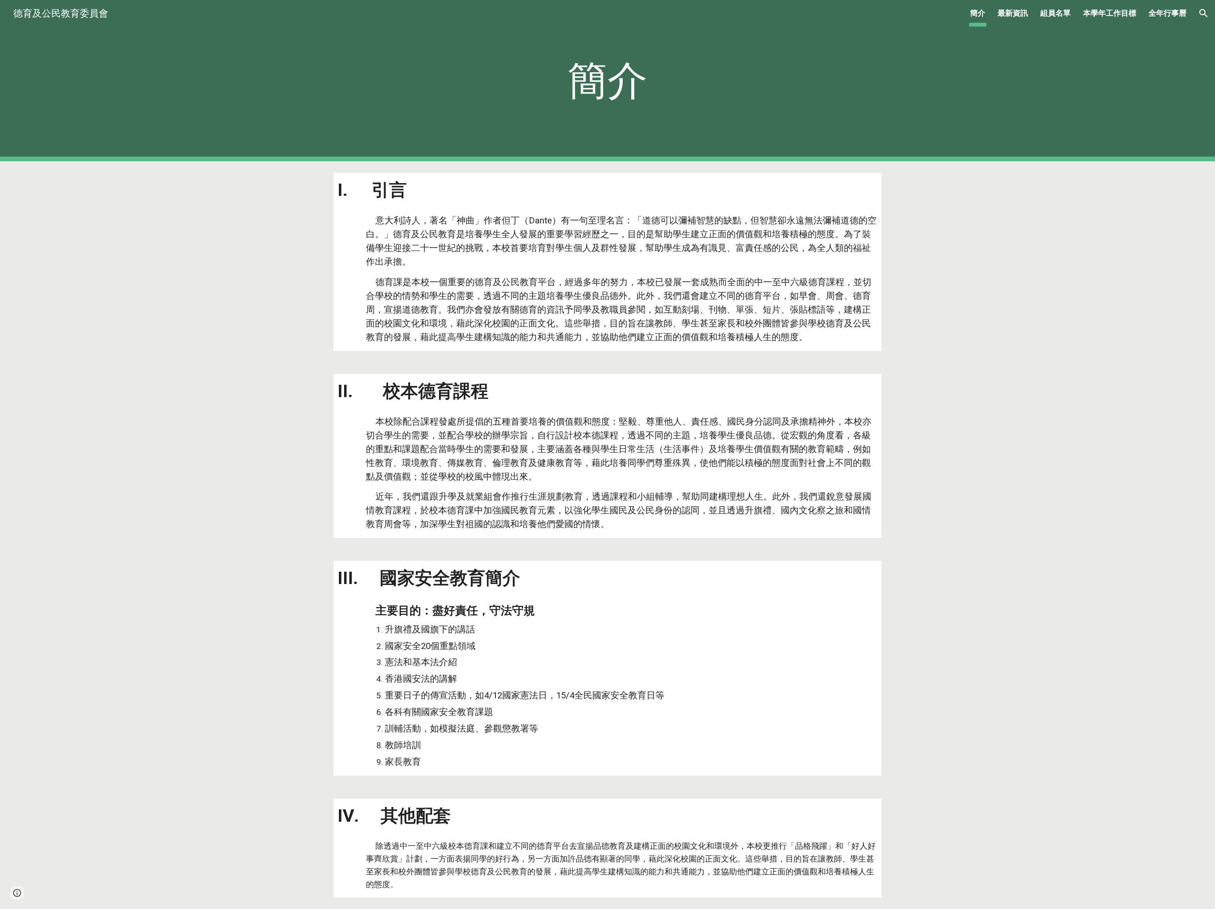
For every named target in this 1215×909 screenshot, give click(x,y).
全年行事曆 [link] (1168, 13)
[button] (1203, 13)
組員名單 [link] (1055, 13)
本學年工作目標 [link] (1109, 13)
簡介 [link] (977, 13)
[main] (607, 81)
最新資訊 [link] (1013, 13)
